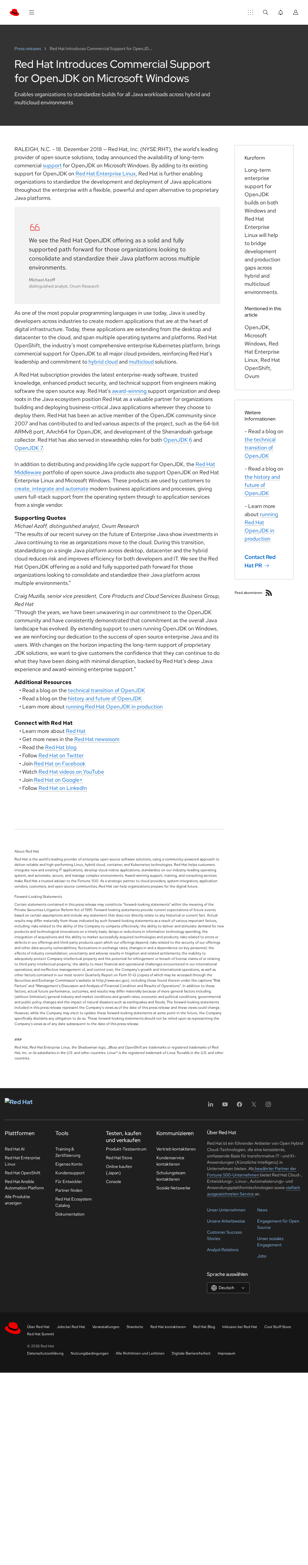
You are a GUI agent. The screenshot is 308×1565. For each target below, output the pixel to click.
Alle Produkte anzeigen (17, 1200)
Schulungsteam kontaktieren (171, 1176)
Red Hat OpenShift (22, 1172)
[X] (253, 1106)
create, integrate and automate (51, 488)
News (262, 1210)
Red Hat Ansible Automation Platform (24, 1185)
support (52, 165)
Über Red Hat (38, 1326)
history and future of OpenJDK (105, 698)
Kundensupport (70, 1172)
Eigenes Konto (68, 1164)
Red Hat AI (15, 1149)
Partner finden (68, 1190)
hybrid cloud (103, 361)
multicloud (141, 361)
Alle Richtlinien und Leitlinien (140, 1353)
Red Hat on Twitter (61, 755)
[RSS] (269, 592)
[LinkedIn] (210, 1106)
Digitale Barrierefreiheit (191, 1353)
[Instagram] (268, 1106)
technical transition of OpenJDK (106, 690)
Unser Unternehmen (226, 1210)
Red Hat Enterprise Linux (105, 173)
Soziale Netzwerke (173, 1188)
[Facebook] (239, 1106)
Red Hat (75, 730)
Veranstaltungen (105, 1326)
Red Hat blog (60, 747)
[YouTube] (225, 1106)
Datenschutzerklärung (45, 1353)
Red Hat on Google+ (58, 779)
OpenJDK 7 (28, 447)
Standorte (135, 1326)
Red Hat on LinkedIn (62, 787)
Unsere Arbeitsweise (226, 1221)
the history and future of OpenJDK (262, 485)
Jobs (261, 1256)
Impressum (226, 1353)
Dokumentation (70, 1214)
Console (113, 1181)
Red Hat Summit (40, 1334)
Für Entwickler (68, 1181)
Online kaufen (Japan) (119, 1169)
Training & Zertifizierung (67, 1152)
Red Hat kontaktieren (168, 1326)
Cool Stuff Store (277, 1326)
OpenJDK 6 (177, 439)
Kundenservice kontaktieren (170, 1161)
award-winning (129, 390)
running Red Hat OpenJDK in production (114, 706)
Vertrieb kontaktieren (176, 1149)
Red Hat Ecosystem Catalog (73, 1202)
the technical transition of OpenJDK (260, 447)
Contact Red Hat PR (260, 561)
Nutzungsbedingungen (90, 1353)
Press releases (28, 48)
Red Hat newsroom (96, 739)
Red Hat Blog (204, 1326)
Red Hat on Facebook (59, 763)
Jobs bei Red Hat (71, 1326)
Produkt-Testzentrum (126, 1149)
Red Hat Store (119, 1157)
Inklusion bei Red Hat (239, 1326)
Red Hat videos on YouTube (71, 771)
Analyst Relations (223, 1249)
